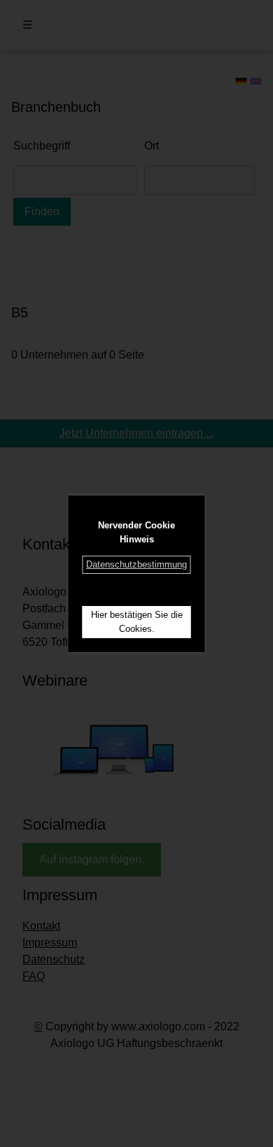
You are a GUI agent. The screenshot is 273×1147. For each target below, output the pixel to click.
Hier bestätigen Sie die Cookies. (137, 621)
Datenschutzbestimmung (136, 564)
